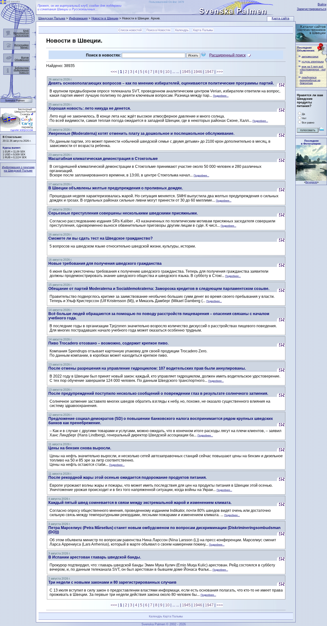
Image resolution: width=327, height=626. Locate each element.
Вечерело (311, 182)
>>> (219, 72)
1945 (186, 72)
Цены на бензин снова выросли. (79, 448)
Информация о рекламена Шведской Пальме (18, 169)
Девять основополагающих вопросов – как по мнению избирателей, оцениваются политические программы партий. (161, 83)
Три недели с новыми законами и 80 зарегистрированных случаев (112, 582)
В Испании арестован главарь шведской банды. (94, 557)
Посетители (22, 35)
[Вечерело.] (311, 179)
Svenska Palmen (15, 100)
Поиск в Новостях (158, 30)
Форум (25, 57)
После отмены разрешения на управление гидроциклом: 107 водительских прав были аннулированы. (147, 368)
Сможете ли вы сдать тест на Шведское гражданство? (100, 238)
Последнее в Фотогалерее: (311, 142)
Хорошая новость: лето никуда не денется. (89, 108)
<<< (114, 72)
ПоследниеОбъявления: (306, 49)
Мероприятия (21, 33)
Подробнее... (221, 95)
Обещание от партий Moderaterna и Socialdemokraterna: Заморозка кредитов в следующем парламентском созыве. (158, 289)
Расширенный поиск (227, 55)
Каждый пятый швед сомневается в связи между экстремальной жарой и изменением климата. (139, 503)
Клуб (26, 30)
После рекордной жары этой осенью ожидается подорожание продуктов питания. (127, 477)
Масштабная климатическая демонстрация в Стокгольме (103, 159)
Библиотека (22, 67)
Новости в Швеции (104, 18)
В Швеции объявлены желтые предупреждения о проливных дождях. (115, 188)
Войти (322, 4)
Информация (78, 18)
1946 (197, 72)
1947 (209, 72)
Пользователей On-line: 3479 (166, 1)
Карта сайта (280, 18)
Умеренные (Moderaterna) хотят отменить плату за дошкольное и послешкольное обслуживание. (141, 133)
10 (167, 72)
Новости (24, 72)
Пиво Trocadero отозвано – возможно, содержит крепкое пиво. (108, 343)
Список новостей (130, 30)
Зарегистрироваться (311, 9)
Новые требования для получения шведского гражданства (105, 263)
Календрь (181, 30)
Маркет (24, 47)
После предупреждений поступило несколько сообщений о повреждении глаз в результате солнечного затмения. (158, 393)
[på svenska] (3, 3)
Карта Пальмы (203, 30)
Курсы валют (11, 147)
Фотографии (21, 45)
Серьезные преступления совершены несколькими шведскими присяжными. (123, 213)
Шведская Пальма (51, 18)
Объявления (22, 59)
